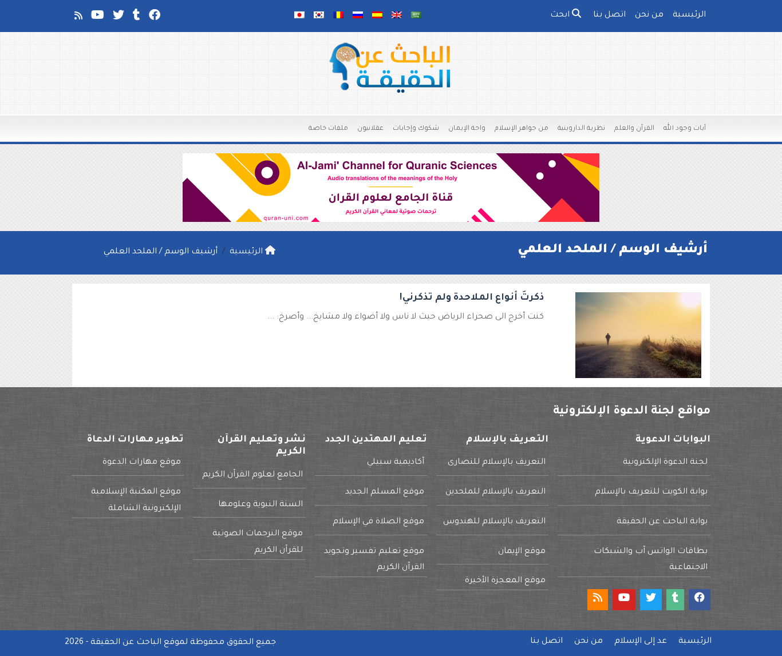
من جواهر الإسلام (521, 129)
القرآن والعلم (634, 129)
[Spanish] (377, 16)
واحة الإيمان (466, 129)
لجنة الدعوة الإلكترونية (665, 462)
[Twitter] (117, 18)
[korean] (319, 16)
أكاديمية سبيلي (395, 462)
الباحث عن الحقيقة (125, 642)
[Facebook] (153, 18)
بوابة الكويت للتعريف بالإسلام (651, 492)
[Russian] (358, 16)
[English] (396, 16)
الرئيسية (689, 15)
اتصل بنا (609, 15)
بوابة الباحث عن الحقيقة (662, 522)
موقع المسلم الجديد (384, 492)
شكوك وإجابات (416, 129)
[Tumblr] (135, 18)
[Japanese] (299, 16)
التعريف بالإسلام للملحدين (495, 492)
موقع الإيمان (522, 551)
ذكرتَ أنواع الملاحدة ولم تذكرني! (472, 298)
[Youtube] (96, 18)
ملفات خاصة (328, 129)
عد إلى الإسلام (640, 641)
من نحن (649, 15)
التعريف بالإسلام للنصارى (497, 462)
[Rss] (78, 18)
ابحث (561, 15)
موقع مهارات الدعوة (141, 462)
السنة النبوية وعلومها (260, 505)
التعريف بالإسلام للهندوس (494, 522)
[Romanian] (338, 16)
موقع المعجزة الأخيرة (505, 581)
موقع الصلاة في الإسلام (378, 522)
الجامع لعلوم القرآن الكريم (252, 475)
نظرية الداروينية (581, 129)
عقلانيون (370, 129)
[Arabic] (416, 16)
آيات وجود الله (684, 129)
